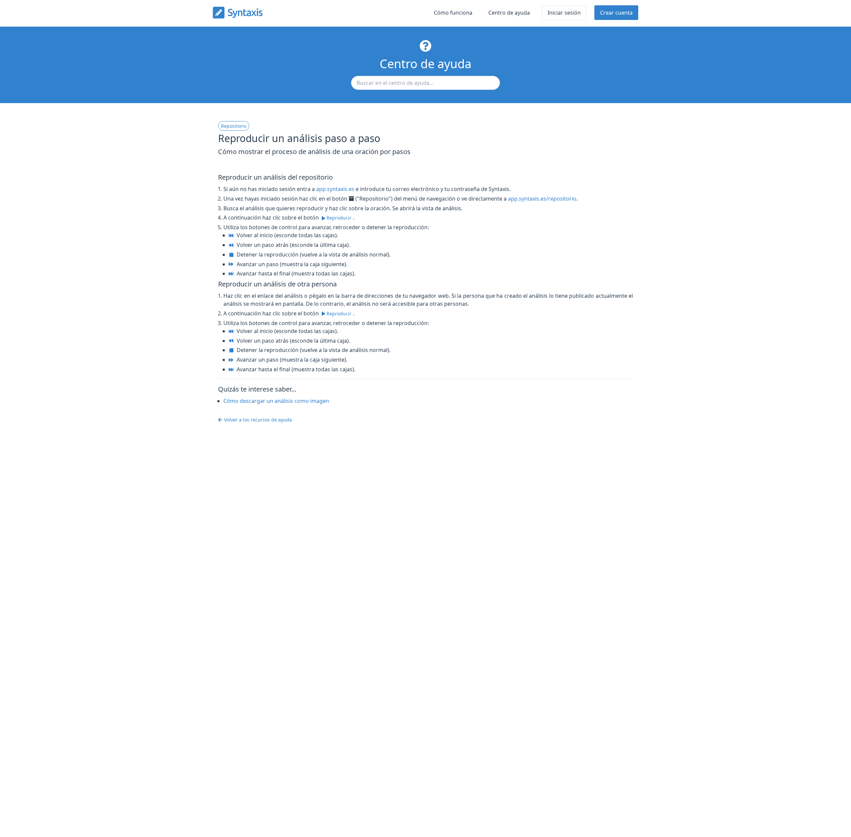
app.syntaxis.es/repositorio (542, 198)
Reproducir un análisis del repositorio (275, 177)
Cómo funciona (453, 12)
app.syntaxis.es (335, 189)
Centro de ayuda (509, 12)
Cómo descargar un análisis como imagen (276, 401)
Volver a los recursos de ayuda (258, 420)
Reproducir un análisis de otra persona (277, 283)
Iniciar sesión (564, 12)
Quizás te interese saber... (257, 389)
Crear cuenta (616, 12)
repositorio (233, 126)
